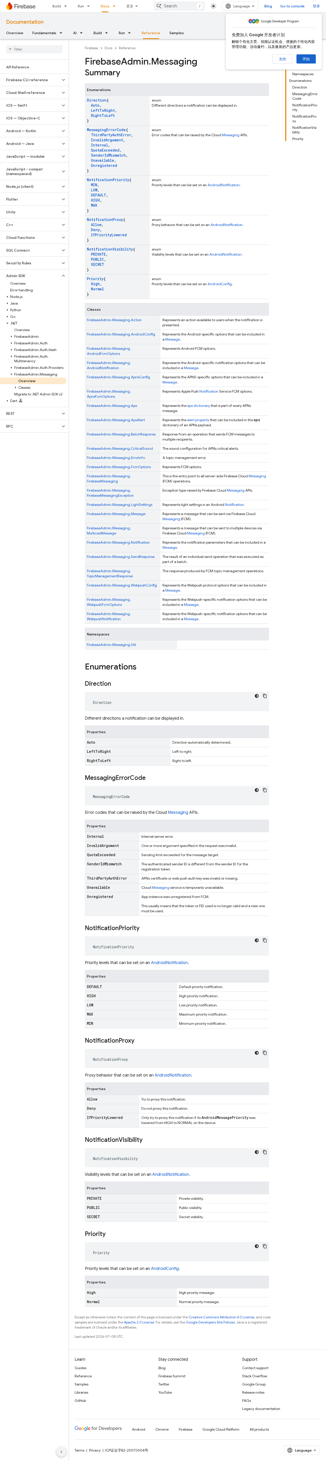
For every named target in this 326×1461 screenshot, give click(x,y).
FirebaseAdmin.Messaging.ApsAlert (116, 420)
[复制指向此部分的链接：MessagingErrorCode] (151, 778)
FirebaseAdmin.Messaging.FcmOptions (119, 467)
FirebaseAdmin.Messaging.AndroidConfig (121, 334)
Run (81, 6)
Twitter (163, 1384)
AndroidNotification (224, 185)
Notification (208, 391)
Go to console (292, 6)
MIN (94, 184)
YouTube (165, 1392)
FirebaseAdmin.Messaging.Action (114, 320)
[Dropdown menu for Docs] (116, 6)
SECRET (97, 264)
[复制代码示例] (265, 696)
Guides (80, 1368)
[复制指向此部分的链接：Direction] (116, 684)
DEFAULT (98, 195)
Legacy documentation (261, 1408)
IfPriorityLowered (109, 234)
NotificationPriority (108, 179)
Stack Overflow (254, 1376)
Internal (99, 145)
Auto (95, 105)
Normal (97, 288)
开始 (306, 59)
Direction (96, 100)
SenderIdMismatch (108, 155)
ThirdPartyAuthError (111, 134)
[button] (30, 80)
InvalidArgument (107, 140)
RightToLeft (103, 115)
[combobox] (179, 6)
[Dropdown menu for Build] (67, 6)
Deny (95, 229)
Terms (79, 1450)
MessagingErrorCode (106, 129)
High (95, 283)
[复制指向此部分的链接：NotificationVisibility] (148, 1140)
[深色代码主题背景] (257, 696)
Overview (14, 33)
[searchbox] (34, 49)
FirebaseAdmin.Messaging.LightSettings (119, 504)
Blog (268, 6)
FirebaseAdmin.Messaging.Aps (112, 405)
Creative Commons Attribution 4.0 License (221, 1317)
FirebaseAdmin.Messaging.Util (111, 644)
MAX (94, 205)
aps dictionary (198, 405)
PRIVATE (98, 254)
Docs (105, 6)
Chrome (162, 1429)
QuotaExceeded (105, 150)
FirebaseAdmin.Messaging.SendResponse (121, 556)
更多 (129, 6)
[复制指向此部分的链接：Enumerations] (142, 667)
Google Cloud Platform (220, 1429)
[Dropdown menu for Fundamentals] (62, 33)
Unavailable (102, 160)
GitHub (80, 1400)
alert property (198, 420)
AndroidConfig (220, 284)
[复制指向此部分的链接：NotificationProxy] (139, 1041)
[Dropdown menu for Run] (90, 6)
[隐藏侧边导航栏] (61, 1452)
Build (56, 6)
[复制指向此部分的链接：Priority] (111, 1234)
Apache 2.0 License (139, 1322)
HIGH (95, 200)
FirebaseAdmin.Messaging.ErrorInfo (116, 457)
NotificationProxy (105, 219)
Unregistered (104, 165)
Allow (96, 224)
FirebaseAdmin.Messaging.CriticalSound (120, 448)
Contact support (255, 1368)
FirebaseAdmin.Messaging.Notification (118, 542)
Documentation (25, 22)
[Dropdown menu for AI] (83, 33)
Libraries (81, 1392)
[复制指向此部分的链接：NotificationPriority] (145, 929)
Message (172, 339)
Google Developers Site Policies (210, 1322)
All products (259, 1429)
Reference (151, 33)
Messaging (230, 135)
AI (75, 33)
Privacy (95, 1450)
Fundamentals (44, 33)
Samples (176, 33)
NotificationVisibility (110, 249)
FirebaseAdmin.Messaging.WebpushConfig (122, 585)
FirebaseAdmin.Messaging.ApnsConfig (118, 377)
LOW (94, 190)
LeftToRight (103, 110)
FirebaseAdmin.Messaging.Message (116, 513)
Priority (95, 278)
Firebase (91, 48)
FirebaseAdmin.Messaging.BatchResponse (121, 434)
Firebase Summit (171, 1376)
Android (138, 1429)
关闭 (282, 59)
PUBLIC (97, 259)
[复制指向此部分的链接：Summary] (125, 73)
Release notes (253, 1392)
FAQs (246, 1400)
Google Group (254, 1384)
